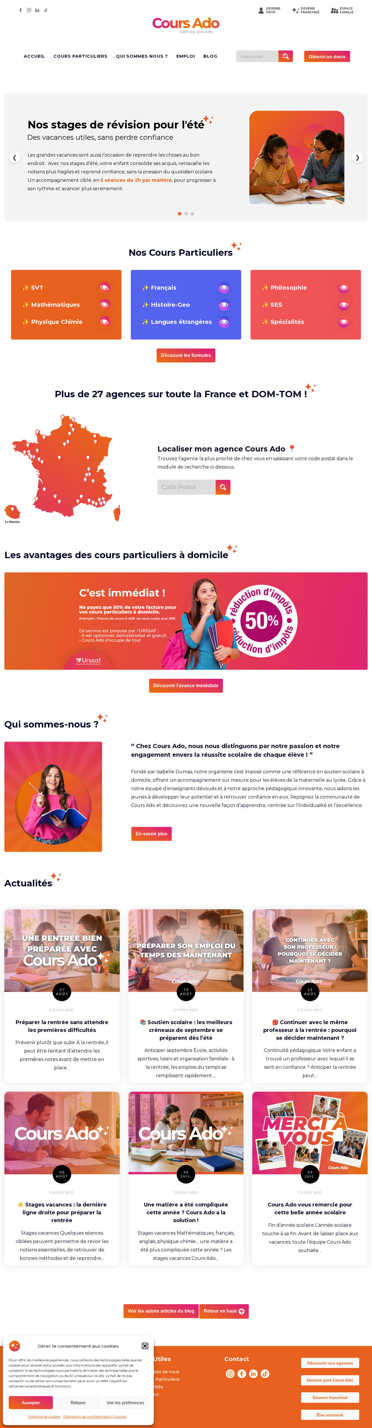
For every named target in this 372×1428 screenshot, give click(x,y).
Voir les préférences (125, 1402)
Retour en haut (221, 1311)
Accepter (31, 1402)
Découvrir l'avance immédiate (186, 685)
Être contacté (330, 1415)
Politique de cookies (44, 1416)
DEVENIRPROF (273, 10)
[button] (145, 1346)
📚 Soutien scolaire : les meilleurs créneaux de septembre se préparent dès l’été (186, 1030)
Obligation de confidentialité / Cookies (94, 1416)
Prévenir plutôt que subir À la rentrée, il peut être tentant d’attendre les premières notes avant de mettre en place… (61, 1055)
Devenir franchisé (330, 1397)
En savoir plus (151, 833)
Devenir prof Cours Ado (330, 1380)
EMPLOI (185, 56)
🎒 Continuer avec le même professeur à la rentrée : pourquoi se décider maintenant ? (310, 1030)
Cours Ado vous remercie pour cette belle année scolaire (310, 1209)
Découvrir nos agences (330, 1363)
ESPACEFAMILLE (346, 10)
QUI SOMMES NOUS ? (142, 56)
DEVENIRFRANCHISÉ (310, 10)
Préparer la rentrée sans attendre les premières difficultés (62, 1026)
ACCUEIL (34, 56)
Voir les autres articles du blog (161, 1311)
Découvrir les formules (186, 355)
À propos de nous (160, 1371)
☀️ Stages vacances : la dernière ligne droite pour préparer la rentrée (62, 1213)
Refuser (78, 1402)
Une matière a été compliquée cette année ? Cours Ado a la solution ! (186, 1213)
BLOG (210, 56)
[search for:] (259, 56)
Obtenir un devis (327, 56)
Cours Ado (62, 1010)
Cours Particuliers (161, 1379)
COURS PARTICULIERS (80, 56)
